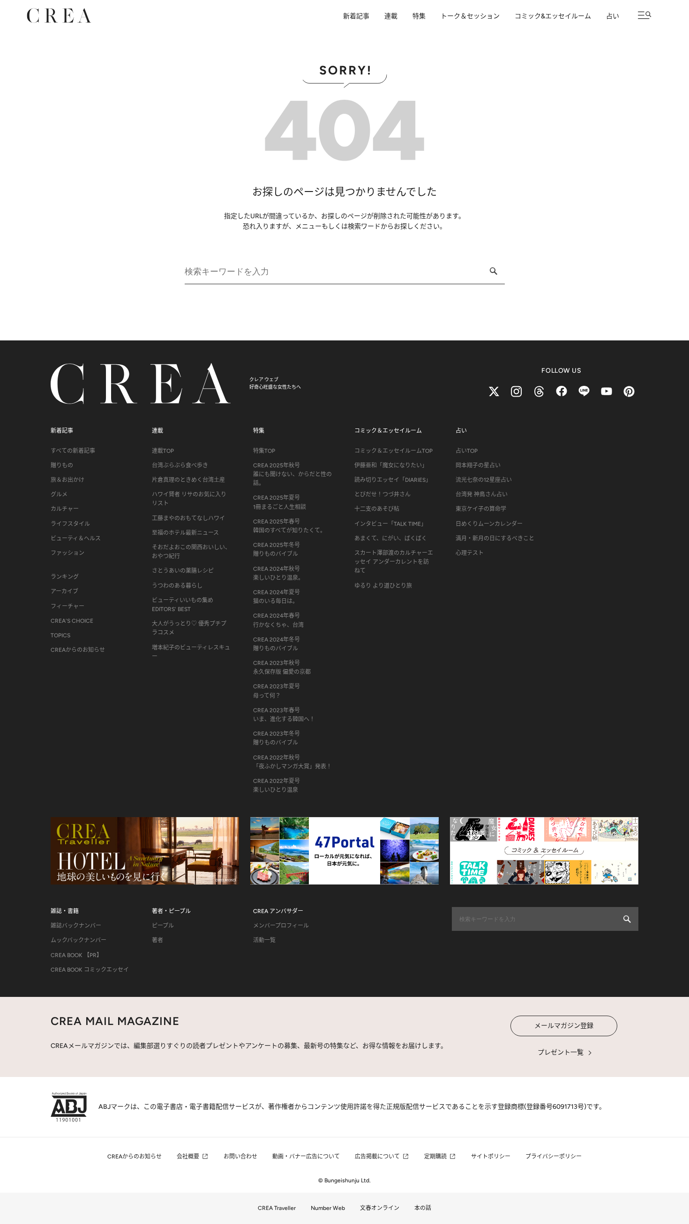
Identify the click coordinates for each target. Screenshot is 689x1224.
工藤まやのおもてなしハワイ (188, 518)
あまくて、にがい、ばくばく (390, 538)
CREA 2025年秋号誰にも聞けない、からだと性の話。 (292, 474)
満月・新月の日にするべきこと (495, 538)
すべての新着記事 (73, 451)
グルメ (59, 494)
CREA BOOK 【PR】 (76, 955)
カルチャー (65, 509)
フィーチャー (67, 606)
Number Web (328, 1208)
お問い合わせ (240, 1156)
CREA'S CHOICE (72, 621)
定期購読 (435, 1156)
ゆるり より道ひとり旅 (383, 586)
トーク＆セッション (470, 16)
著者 (157, 940)
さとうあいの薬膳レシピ (183, 571)
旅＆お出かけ (67, 480)
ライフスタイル (70, 524)
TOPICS (60, 635)
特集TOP (264, 451)
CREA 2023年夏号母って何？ (276, 691)
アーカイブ (64, 591)
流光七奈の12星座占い (484, 480)
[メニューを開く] (645, 15)
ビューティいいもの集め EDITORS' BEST (182, 604)
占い (612, 16)
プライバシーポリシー (553, 1156)
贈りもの (62, 465)
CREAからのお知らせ (78, 650)
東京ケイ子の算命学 (481, 509)
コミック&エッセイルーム (553, 16)
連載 (390, 16)
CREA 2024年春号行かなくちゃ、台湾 (278, 620)
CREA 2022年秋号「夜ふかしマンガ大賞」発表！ (292, 762)
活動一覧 (264, 940)
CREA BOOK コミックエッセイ (90, 969)
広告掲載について (377, 1156)
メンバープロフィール (281, 925)
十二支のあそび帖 (376, 509)
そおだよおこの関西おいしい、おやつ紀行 (191, 552)
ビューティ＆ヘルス (76, 538)
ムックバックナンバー (78, 940)
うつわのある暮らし (177, 586)
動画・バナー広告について (306, 1156)
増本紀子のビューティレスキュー (191, 652)
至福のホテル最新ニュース (185, 533)
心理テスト (470, 553)
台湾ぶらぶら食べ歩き (180, 465)
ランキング (65, 577)
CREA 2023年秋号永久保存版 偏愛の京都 (282, 667)
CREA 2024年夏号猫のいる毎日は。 (276, 597)
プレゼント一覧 (561, 1052)
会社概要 (188, 1156)
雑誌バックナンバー (76, 925)
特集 (419, 16)
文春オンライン (379, 1208)
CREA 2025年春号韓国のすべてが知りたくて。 (289, 526)
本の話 (422, 1208)
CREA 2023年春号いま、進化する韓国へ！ (284, 715)
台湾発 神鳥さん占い (482, 494)
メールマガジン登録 (563, 1026)
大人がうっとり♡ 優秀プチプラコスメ (189, 628)
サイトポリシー (490, 1156)
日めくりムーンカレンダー (489, 524)
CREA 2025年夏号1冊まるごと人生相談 (279, 502)
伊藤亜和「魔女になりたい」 (390, 465)
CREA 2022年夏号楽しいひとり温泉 (276, 785)
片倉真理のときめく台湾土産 (188, 480)
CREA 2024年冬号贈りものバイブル (276, 644)
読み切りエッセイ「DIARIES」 (392, 480)
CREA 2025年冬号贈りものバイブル (276, 549)
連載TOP (163, 451)
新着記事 (356, 16)
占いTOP (467, 451)
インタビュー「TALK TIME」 (390, 524)
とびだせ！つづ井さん (382, 494)
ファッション (67, 553)
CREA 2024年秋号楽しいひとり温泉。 (278, 573)
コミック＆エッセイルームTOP (393, 451)
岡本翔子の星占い (478, 465)
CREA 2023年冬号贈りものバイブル (276, 738)
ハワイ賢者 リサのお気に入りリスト (189, 499)
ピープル (163, 925)
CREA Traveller (277, 1208)
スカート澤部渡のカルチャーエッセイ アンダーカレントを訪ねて (393, 562)
